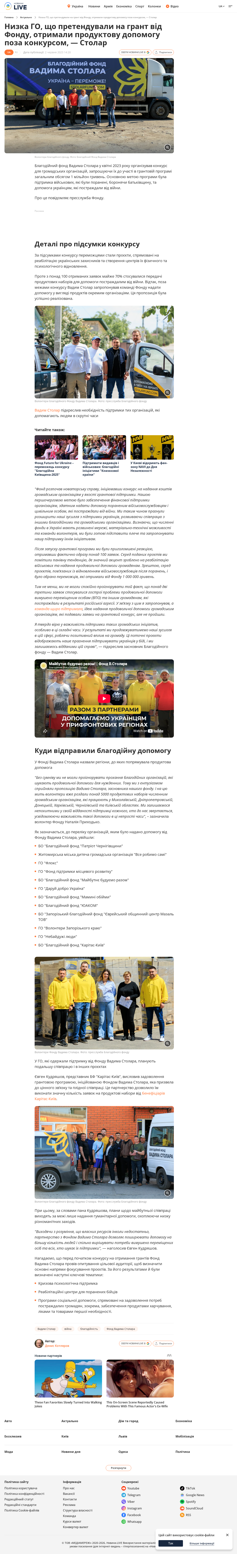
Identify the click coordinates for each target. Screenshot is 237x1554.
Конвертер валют (75, 1527)
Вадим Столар (47, 410)
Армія (108, 6)
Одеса (123, 1452)
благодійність (89, 1329)
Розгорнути (118, 1468)
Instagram (134, 1508)
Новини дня (70, 1452)
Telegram (134, 1495)
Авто (8, 1421)
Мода (8, 1452)
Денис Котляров (57, 1346)
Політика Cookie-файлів (21, 1510)
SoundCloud (194, 1508)
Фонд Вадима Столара (121, 1329)
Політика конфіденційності (24, 1494)
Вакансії (69, 1494)
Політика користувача (20, 1488)
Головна (9, 17)
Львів (122, 1436)
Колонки (154, 6)
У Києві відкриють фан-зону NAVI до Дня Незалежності (149, 467)
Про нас (69, 1488)
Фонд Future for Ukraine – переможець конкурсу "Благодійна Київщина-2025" (54, 469)
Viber (131, 1502)
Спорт (139, 6)
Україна (77, 6)
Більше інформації (202, 1543)
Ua (220, 6)
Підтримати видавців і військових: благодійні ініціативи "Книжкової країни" (101, 469)
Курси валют (72, 1521)
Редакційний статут (19, 1499)
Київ (65, 1436)
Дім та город (128, 1421)
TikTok (190, 1488)
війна (67, 1329)
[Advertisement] (102, 222)
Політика (183, 1452)
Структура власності (77, 1510)
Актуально (26, 17)
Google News (195, 1495)
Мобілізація (185, 1436)
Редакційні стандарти (20, 1505)
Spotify (191, 1502)
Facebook (134, 1515)
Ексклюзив (12, 1436)
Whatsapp (134, 1522)
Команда (69, 1516)
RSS (188, 1515)
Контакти (70, 1499)
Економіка (124, 6)
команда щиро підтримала (59, 608)
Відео (175, 6)
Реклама (69, 1505)
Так (170, 1543)
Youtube (133, 1488)
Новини (94, 6)
